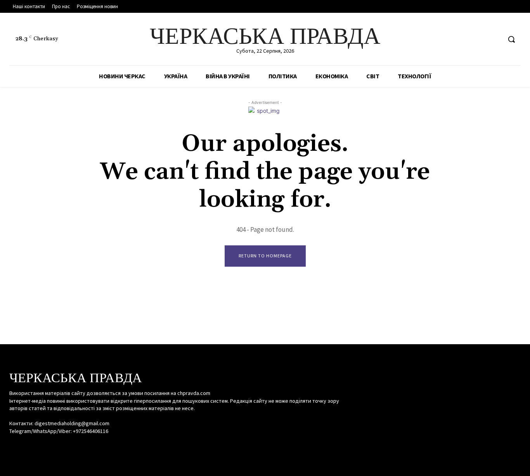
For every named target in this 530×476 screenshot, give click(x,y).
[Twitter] (495, 39)
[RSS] (480, 39)
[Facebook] (466, 39)
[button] (511, 39)
